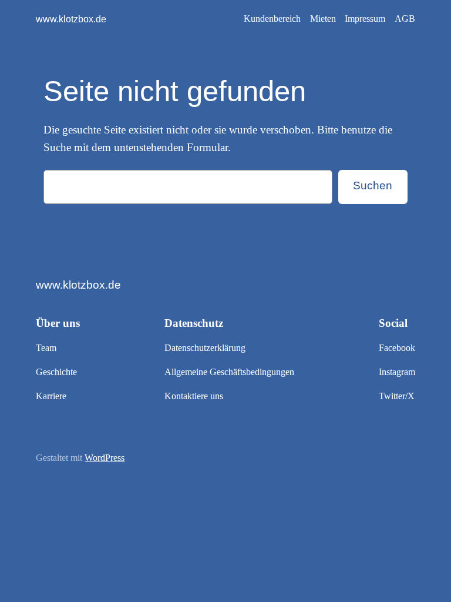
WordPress (104, 458)
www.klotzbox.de (71, 19)
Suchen (372, 185)
